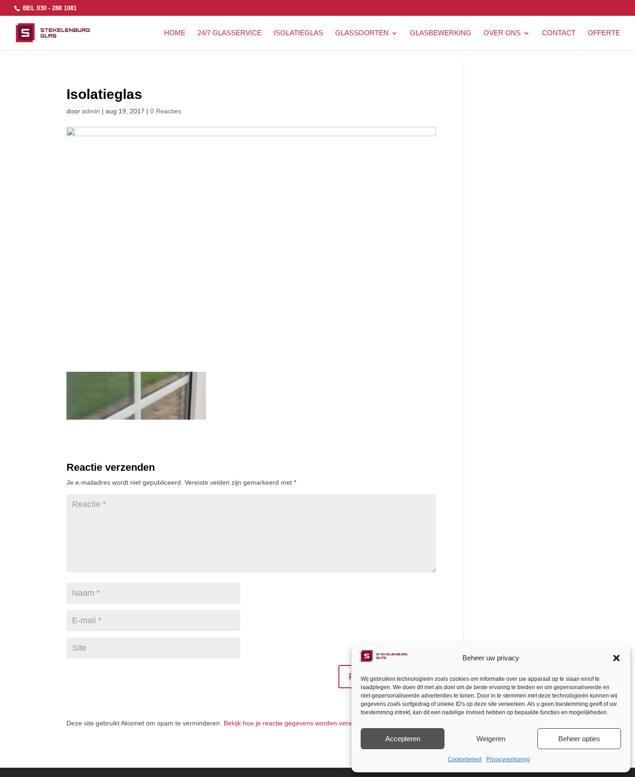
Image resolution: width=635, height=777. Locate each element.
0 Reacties (165, 111)
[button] (616, 658)
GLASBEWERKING (440, 33)
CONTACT (558, 33)
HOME (174, 33)
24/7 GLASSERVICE (230, 33)
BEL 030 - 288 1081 (49, 8)
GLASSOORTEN (362, 33)
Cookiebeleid (465, 759)
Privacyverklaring (508, 759)
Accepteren (402, 739)
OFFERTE (604, 33)
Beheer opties (579, 739)
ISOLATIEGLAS (298, 33)
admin (91, 111)
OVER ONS (502, 33)
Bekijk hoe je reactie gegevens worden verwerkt (294, 723)
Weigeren (490, 739)
